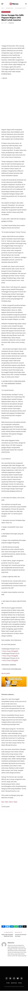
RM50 (15, 802)
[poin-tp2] (14, 686)
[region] (14, 103)
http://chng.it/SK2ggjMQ (10, 651)
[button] (2, 3)
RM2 (2, 802)
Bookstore (14, 983)
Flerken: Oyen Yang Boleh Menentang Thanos (7, 935)
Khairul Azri (11, 23)
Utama (8, 983)
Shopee (20, 983)
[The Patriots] (14, 4)
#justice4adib (5, 673)
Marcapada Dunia (6, 11)
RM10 (11, 802)
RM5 (6, 802)
